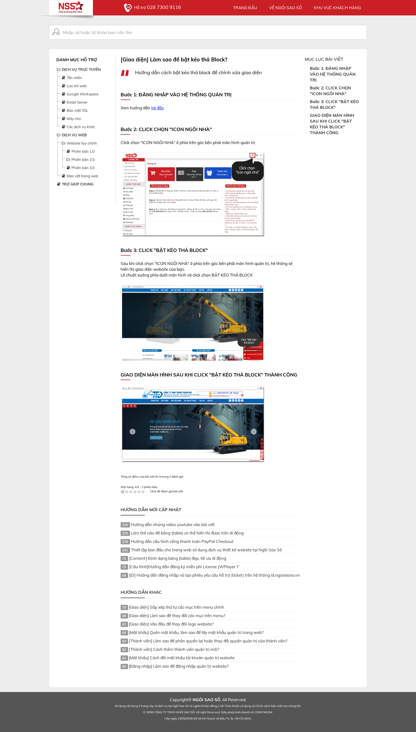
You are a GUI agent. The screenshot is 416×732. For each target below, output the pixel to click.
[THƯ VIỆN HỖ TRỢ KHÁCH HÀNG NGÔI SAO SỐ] (71, 5)
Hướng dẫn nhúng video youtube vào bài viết (173, 524)
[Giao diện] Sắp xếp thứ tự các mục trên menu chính (176, 607)
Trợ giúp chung (77, 184)
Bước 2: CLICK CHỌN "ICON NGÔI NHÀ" (330, 90)
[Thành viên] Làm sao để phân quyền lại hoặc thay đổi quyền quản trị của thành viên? (208, 640)
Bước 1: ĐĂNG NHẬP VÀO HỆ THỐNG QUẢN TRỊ (333, 74)
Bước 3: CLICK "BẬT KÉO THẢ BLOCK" (334, 104)
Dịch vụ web (74, 135)
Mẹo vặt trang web (82, 176)
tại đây (157, 107)
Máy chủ (73, 118)
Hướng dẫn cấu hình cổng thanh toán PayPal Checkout (182, 541)
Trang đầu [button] (245, 7)
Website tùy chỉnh (81, 143)
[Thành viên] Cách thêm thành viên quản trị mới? (174, 649)
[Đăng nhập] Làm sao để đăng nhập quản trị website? (179, 666)
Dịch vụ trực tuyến (81, 69)
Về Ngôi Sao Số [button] (285, 7)
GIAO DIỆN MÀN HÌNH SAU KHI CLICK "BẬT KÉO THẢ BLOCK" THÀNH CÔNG (332, 124)
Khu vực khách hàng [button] (337, 7)
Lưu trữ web (76, 86)
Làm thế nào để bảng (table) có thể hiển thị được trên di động (187, 532)
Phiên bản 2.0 (83, 159)
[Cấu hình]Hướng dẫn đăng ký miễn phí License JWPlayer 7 (184, 566)
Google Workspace (82, 94)
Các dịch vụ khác (80, 127)
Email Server (76, 102)
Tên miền (74, 77)
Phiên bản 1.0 (83, 151)
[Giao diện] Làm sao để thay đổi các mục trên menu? (177, 615)
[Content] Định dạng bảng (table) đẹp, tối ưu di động (177, 558)
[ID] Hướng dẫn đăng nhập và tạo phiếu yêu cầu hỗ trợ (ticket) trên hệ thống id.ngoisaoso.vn (214, 575)
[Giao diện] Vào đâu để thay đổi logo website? (171, 623)
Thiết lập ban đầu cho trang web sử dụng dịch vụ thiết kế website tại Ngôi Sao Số (206, 549)
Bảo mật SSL (77, 110)
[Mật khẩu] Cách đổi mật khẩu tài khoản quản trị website (181, 657)
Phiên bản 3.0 (83, 167)
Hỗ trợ (157, 7)
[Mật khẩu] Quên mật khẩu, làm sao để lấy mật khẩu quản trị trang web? (196, 632)
